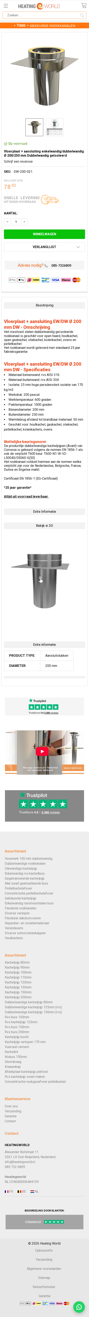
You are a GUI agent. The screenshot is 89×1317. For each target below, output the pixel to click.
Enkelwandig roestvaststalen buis (29, 903)
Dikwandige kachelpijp (21, 868)
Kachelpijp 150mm (18, 992)
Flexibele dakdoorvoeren (23, 918)
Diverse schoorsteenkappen (25, 933)
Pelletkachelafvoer (18, 888)
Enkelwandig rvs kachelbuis (25, 873)
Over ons (11, 1106)
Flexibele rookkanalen (20, 908)
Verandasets (14, 928)
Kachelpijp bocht (17, 1037)
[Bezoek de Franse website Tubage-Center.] (11, 1192)
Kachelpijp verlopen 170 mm (25, 1042)
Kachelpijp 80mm (17, 962)
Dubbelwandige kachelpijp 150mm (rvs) (33, 1012)
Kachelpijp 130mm (18, 987)
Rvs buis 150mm (17, 1027)
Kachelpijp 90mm (17, 967)
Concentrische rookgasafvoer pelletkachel (35, 1082)
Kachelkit (11, 1052)
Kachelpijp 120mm (18, 982)
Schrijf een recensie (18, 161)
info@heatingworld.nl (20, 1162)
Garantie (11, 1116)
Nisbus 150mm (16, 1057)
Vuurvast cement (17, 1047)
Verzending (13, 1111)
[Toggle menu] (5, 5)
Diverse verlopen (17, 913)
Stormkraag (13, 1062)
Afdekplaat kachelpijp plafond (26, 1072)
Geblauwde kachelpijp (20, 898)
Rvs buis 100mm (17, 1017)
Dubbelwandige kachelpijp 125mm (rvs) (33, 1007)
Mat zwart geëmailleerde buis (26, 883)
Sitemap (44, 1278)
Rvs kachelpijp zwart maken (25, 1077)
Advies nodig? (30, 265)
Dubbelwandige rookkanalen (25, 864)
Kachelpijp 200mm (18, 997)
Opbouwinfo (44, 1250)
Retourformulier (44, 1287)
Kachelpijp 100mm (18, 972)
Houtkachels (14, 938)
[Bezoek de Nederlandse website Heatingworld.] (24, 1192)
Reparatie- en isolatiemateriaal (27, 923)
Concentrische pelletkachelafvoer (29, 893)
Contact (10, 1121)
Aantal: (11, 213)
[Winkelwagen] (84, 5)
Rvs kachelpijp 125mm (21, 1022)
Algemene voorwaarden (44, 1269)
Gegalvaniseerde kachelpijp (24, 878)
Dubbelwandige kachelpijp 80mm (29, 1002)
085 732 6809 (15, 1167)
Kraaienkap (13, 1067)
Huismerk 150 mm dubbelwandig (28, 859)
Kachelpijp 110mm (18, 977)
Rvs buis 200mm (17, 1032)
